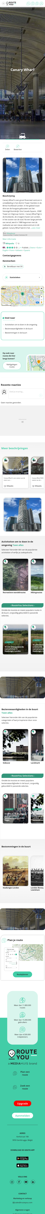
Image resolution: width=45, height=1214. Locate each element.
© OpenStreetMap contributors (35, 305)
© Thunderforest (22, 305)
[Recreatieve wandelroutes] (15, 575)
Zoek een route (25, 1087)
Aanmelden (22, 1115)
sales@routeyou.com (23, 1202)
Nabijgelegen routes (12, 365)
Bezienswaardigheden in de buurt (19, 328)
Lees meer (36, 228)
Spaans (27, 250)
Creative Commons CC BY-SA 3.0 (19, 696)
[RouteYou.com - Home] (11, 3)
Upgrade (22, 1103)
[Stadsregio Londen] (15, 871)
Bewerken (18, 149)
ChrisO (6, 136)
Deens (32, 247)
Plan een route (25, 1073)
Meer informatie (9, 239)
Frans (12, 250)
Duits (39, 247)
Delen (7, 149)
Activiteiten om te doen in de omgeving (21, 324)
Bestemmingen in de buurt (16, 333)
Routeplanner (22, 974)
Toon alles (18, 545)
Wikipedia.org (11, 233)
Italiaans (19, 250)
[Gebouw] (15, 745)
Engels (5, 250)
